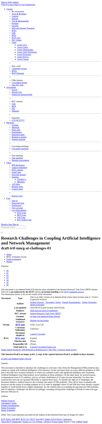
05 (7, 282)
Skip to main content (9, 2)
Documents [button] (11, 87)
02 (7, 275)
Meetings (21, 182)
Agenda (15, 125)
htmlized (44, 316)
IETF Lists (21, 213)
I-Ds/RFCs (21, 179)
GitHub (79, 422)
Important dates (18, 135)
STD (14, 120)
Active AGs (22, 45)
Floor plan (16, 130)
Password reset (18, 203)
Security (15, 26)
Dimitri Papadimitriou (71, 302)
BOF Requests (18, 73)
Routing (15, 23)
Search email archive (68, 350)
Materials (15, 127)
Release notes (17, 187)
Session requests (18, 139)
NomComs (16, 172)
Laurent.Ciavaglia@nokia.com (43, 347)
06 (7, 285)
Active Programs (24, 54)
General (15, 16)
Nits (51, 350)
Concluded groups (19, 82)
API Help (16, 184)
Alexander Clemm (53, 302)
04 (7, 280)
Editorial (15, 111)
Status (8, 254)
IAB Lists (21, 217)
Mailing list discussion (39, 320)
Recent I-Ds (17, 92)
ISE (13, 108)
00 (7, 271)
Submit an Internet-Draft (22, 94)
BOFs (14, 71)
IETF (3, 419)
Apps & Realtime (19, 14)
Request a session (19, 137)
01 (7, 273)
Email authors (7, 350)
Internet (15, 19)
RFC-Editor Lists (24, 220)
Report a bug (17, 196)
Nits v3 (56, 350)
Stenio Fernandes (89, 302)
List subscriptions (19, 210)
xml (39, 316)
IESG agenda (17, 170)
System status (17, 189)
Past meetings (17, 158)
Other (14, 42)
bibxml (57, 316)
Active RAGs (23, 57)
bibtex (51, 316)
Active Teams (23, 59)
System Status (57, 422)
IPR (24, 350)
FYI (22, 120)
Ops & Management (20, 21)
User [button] (8, 198)
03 (7, 278)
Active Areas (22, 47)
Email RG (17, 350)
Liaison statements (19, 167)
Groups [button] (9, 9)
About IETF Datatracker (11, 422)
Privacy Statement (64, 419)
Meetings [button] (10, 123)
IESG (14, 30)
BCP (18, 120)
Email (85, 422)
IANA (53, 419)
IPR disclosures (18, 165)
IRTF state (20, 325)
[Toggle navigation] (2, 232)
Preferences (16, 205)
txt (31, 316)
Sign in (15, 201)
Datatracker (30, 4)
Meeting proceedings (20, 160)
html (35, 316)
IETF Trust (35, 419)
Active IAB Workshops (27, 52)
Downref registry (19, 175)
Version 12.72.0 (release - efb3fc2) (37, 422)
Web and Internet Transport (23, 28)
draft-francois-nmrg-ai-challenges (44, 310)
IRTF (14, 35)
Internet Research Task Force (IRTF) (45, 313)
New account (17, 208)
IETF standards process (74, 292)
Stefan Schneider (37, 305)
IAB (13, 33)
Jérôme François (37, 302)
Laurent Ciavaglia (37, 334)
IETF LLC (16, 38)
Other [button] (8, 163)
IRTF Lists (21, 215)
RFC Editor (17, 40)
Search (14, 90)
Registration (17, 132)
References (31, 350)
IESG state (20, 338)
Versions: (5, 266)
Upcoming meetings (20, 149)
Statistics (15, 177)
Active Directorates (25, 50)
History (9, 262)
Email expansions (13, 259)
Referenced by (42, 350)
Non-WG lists (17, 85)
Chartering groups (19, 68)
